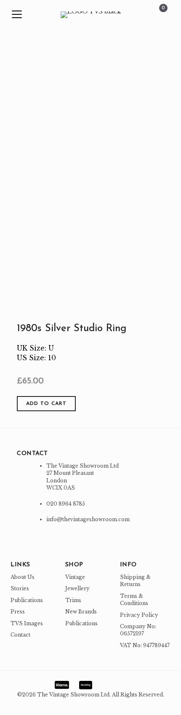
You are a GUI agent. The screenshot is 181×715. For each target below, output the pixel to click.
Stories (20, 588)
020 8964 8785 (65, 504)
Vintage (75, 577)
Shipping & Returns (135, 580)
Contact (20, 635)
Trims (73, 600)
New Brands (81, 611)
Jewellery (77, 588)
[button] (17, 15)
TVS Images (27, 623)
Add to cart (46, 403)
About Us (23, 577)
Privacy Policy (139, 615)
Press (18, 611)
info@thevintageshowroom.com (88, 519)
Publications (27, 600)
